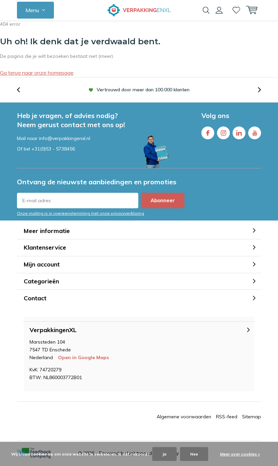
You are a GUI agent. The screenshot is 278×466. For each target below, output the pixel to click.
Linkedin (239, 132)
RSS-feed (226, 417)
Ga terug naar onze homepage (37, 72)
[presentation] (22, 90)
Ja (164, 454)
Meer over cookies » (240, 454)
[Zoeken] (206, 10)
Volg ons (215, 115)
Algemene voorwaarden (184, 417)
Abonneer (163, 200)
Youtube (254, 132)
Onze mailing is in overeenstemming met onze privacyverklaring (80, 213)
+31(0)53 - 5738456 (53, 149)
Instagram (223, 132)
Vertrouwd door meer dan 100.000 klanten (143, 90)
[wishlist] (236, 10)
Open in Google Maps (83, 357)
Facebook (207, 132)
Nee (194, 454)
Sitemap (251, 417)
